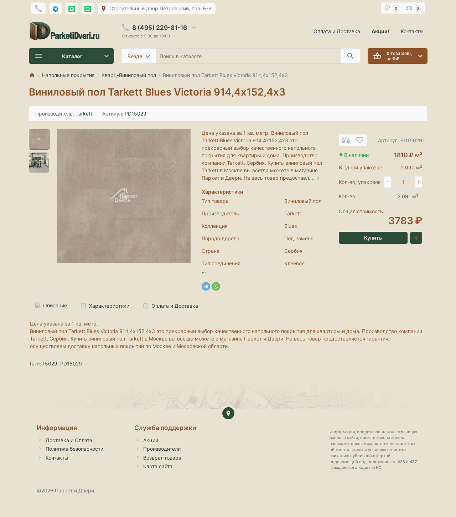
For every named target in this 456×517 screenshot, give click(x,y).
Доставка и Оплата (69, 440)
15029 (49, 363)
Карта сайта (157, 466)
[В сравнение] (346, 140)
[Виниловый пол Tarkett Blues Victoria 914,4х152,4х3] (124, 196)
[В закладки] (360, 140)
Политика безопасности (74, 449)
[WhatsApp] (216, 286)
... (204, 271)
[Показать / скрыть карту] (228, 413)
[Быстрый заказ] (416, 238)
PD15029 (71, 363)
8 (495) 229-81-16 (159, 27)
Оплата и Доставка (337, 31)
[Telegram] (206, 286)
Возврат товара (162, 458)
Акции (150, 440)
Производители (162, 449)
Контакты (412, 31)
